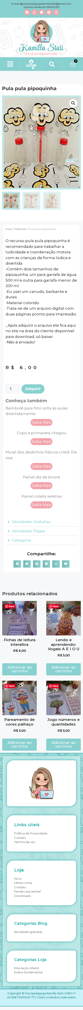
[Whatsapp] (34, 12)
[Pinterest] (49, 12)
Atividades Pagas (28, 531)
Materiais (20, 229)
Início (9, 229)
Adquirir (33, 389)
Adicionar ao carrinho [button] (20, 669)
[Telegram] (42, 12)
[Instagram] (56, 12)
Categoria (21, 540)
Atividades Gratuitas (31, 521)
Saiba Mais (41, 422)
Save (11, 606)
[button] (10, 64)
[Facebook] (27, 12)
